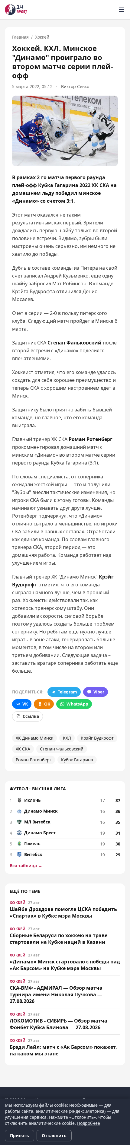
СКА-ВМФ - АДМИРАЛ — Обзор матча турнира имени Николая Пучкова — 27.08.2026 (56, 994)
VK (25, 704)
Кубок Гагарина (77, 760)
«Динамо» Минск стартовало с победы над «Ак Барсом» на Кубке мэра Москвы (65, 965)
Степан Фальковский (61, 749)
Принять (19, 1135)
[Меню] (121, 10)
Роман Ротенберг (33, 760)
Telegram (67, 692)
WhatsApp (77, 704)
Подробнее (88, 1123)
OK (47, 704)
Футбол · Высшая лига (38, 788)
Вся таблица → (26, 865)
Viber (98, 692)
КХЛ (67, 738)
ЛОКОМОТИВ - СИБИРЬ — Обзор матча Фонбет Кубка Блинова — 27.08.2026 (58, 1024)
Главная (20, 37)
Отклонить (54, 1135)
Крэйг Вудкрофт (97, 738)
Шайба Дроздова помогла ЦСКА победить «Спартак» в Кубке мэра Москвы (63, 912)
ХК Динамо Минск (34, 738)
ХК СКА (23, 749)
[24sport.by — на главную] (16, 9)
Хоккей (42, 37)
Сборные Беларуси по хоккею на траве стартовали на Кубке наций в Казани (58, 938)
